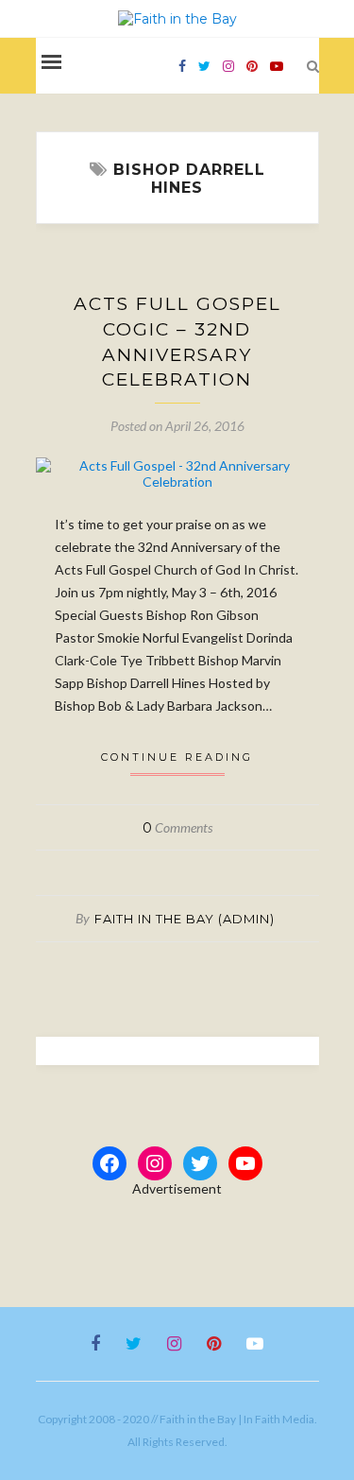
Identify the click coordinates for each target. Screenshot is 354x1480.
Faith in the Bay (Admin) (184, 918)
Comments (177, 827)
